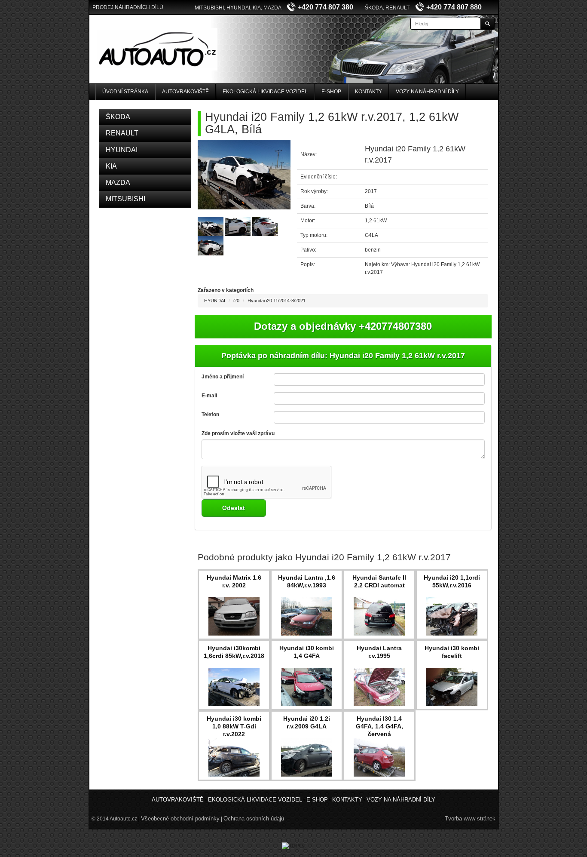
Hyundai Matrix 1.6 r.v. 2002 (234, 581)
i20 (236, 300)
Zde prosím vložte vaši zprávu (238, 433)
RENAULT (122, 133)
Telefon (210, 415)
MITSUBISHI (125, 199)
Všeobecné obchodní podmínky (180, 818)
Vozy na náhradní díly (427, 92)
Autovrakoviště (185, 92)
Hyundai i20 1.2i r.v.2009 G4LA (306, 722)
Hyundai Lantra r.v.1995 (379, 652)
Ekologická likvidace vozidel (265, 92)
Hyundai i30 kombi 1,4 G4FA (306, 652)
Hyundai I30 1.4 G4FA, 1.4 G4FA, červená (379, 726)
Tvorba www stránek (470, 818)
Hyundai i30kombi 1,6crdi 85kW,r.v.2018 (234, 652)
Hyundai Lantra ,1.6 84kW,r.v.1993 (306, 581)
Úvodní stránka (125, 92)
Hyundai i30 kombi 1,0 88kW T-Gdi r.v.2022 (234, 726)
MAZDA (118, 182)
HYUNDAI (122, 150)
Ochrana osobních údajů (253, 818)
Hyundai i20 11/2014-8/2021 (277, 300)
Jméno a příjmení (223, 377)
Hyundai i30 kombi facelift (452, 652)
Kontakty (368, 92)
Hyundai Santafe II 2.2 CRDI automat (379, 581)
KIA (111, 166)
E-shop (331, 92)
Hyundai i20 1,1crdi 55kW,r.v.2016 (452, 581)
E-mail (209, 396)
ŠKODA (118, 116)
